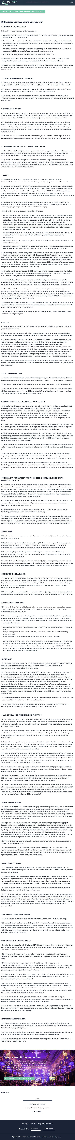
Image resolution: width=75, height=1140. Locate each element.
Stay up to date (24, 1129)
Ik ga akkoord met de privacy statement (39, 1108)
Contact (51, 1137)
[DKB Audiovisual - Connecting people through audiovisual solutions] (10, 2)
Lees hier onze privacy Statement (37, 1104)
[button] (72, 2)
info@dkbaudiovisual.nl (45, 1124)
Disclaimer (44, 1137)
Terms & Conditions (34, 1137)
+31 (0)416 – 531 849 (29, 1124)
